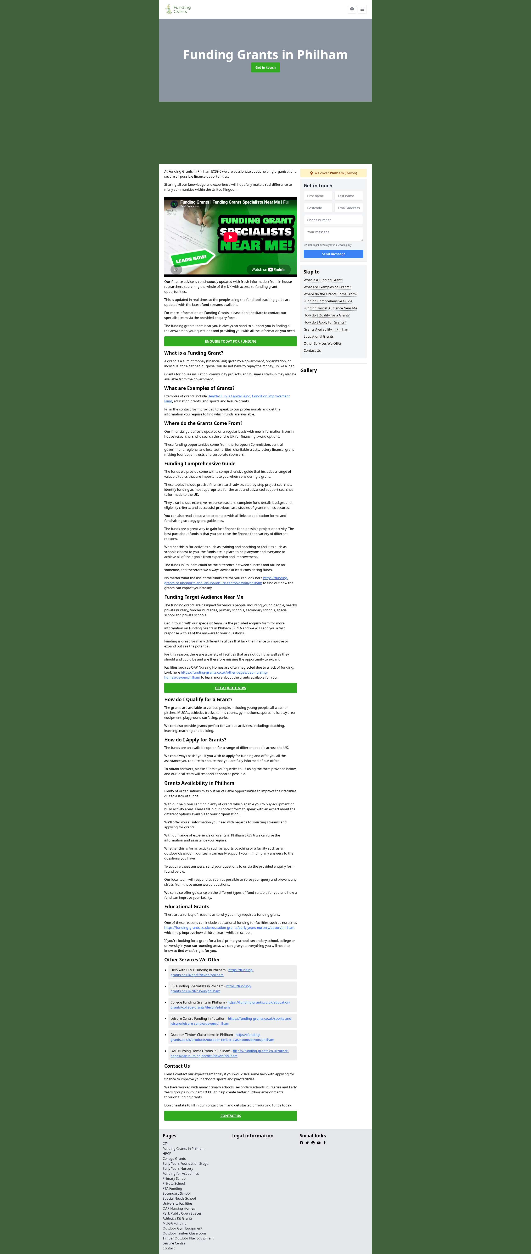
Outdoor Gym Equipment (182, 1228)
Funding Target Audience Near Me (330, 308)
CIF (165, 1143)
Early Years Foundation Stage (185, 1163)
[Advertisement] (265, 133)
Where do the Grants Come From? (330, 294)
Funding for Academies (181, 1173)
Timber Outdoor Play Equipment (188, 1238)
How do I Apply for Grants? (325, 322)
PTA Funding (172, 1188)
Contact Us (312, 350)
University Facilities (177, 1203)
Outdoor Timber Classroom (184, 1233)
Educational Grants (319, 336)
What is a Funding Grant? (323, 280)
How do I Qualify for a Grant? (327, 315)
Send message (333, 254)
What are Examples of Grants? (327, 287)
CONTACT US (230, 1116)
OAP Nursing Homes (179, 1208)
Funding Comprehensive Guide (328, 301)
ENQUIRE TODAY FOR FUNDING (231, 341)
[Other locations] (352, 9)
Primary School (174, 1178)
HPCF (167, 1153)
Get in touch (265, 67)
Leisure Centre (174, 1243)
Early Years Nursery (178, 1168)
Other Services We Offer (323, 343)
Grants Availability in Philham (326, 329)
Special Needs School (179, 1198)
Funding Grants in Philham (184, 1148)
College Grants (174, 1158)
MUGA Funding (174, 1223)
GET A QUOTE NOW (230, 688)
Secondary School (177, 1193)
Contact (169, 1248)
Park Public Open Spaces (182, 1213)
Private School (174, 1183)
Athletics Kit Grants (178, 1218)
